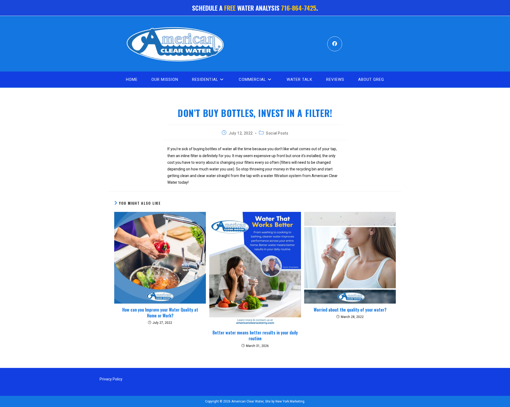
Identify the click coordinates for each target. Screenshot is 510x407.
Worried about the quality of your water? (350, 310)
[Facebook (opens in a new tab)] (334, 43)
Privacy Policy (111, 379)
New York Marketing (289, 401)
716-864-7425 (298, 7)
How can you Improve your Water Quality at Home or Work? (160, 313)
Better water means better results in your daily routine (255, 336)
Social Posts (277, 133)
